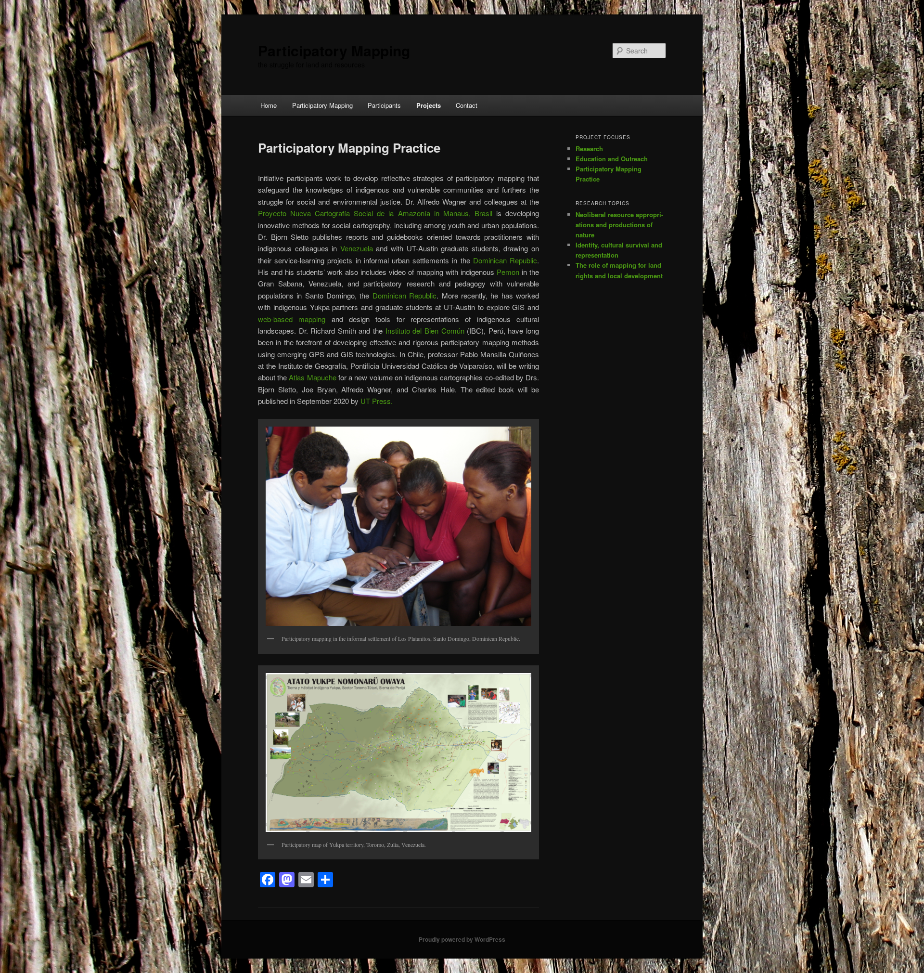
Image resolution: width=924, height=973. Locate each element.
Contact (466, 105)
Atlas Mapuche (312, 377)
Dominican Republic (505, 260)
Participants (384, 105)
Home (268, 105)
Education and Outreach (612, 158)
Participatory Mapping (334, 50)
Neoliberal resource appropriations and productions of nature (619, 224)
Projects (428, 105)
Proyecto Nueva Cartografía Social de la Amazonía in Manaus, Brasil (375, 213)
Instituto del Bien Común (424, 330)
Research (589, 148)
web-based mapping (291, 319)
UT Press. (376, 401)
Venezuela (356, 248)
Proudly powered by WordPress (462, 939)
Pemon (508, 272)
